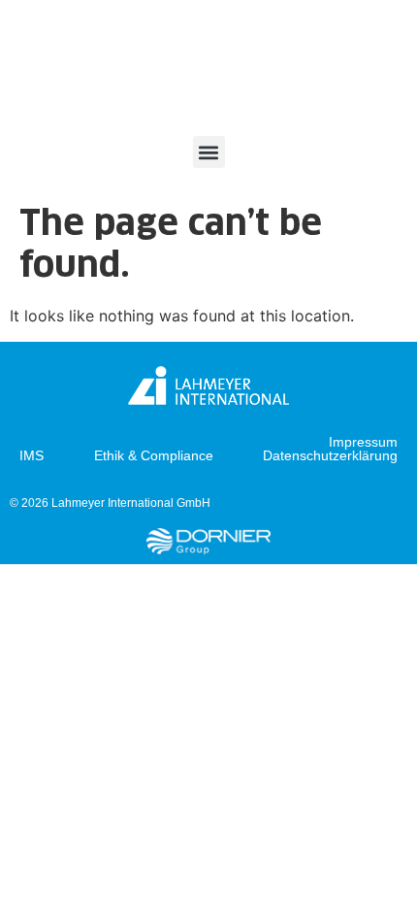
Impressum (363, 442)
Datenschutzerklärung (330, 455)
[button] (209, 152)
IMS (31, 455)
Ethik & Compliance (153, 455)
